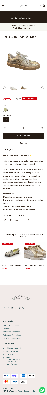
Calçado (22, 26)
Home (14, 26)
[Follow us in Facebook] (16, 308)
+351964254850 (12, 351)
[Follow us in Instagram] (12, 308)
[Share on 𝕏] (11, 220)
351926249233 (11, 354)
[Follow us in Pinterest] (23, 308)
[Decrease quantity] (5, 128)
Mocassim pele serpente (11, 265)
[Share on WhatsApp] (17, 220)
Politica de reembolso (11, 332)
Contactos (7, 329)
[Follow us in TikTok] (19, 308)
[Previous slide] (5, 87)
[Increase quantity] (42, 128)
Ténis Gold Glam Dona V (34, 265)
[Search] (6, 5)
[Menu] (2, 5)
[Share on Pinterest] (22, 220)
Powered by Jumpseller (27, 391)
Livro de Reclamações (11, 338)
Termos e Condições (11, 325)
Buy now (23, 143)
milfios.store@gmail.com (15, 348)
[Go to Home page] (23, 5)
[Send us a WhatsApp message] (42, 390)
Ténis (31, 26)
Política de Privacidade (12, 335)
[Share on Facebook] (5, 220)
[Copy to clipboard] (28, 220)
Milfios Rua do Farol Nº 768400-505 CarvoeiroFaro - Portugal (14, 361)
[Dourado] (5, 110)
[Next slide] (42, 87)
